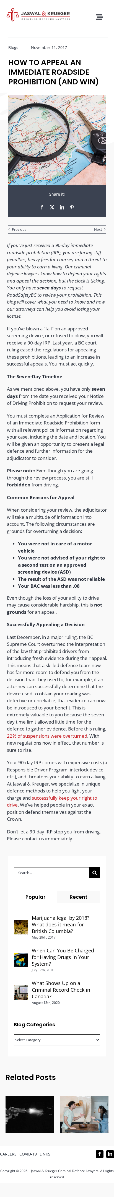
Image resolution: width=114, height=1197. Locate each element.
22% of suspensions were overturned (47, 736)
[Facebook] (42, 207)
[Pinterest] (72, 207)
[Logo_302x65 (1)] (38, 10)
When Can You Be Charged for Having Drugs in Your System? (63, 957)
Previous (19, 229)
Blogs (13, 47)
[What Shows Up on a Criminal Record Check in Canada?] (21, 989)
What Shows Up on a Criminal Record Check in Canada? (61, 990)
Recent (78, 896)
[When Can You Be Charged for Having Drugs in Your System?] (21, 956)
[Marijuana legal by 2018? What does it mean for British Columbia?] (21, 923)
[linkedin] (110, 1154)
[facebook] (99, 1154)
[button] (10, 1114)
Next (98, 229)
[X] (52, 207)
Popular (35, 896)
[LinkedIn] (62, 207)
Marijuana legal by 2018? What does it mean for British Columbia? (60, 924)
